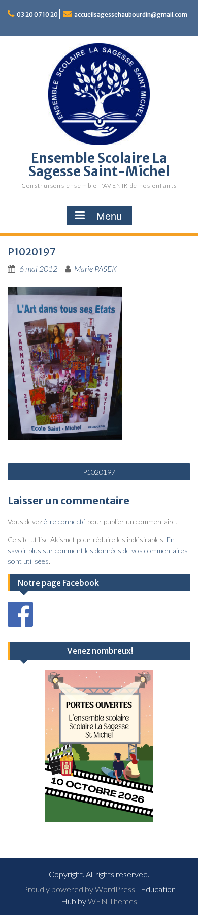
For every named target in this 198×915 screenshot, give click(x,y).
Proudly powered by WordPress (79, 889)
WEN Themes (112, 901)
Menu (109, 216)
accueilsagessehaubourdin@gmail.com (130, 14)
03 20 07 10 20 (37, 14)
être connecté (65, 521)
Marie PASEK (95, 268)
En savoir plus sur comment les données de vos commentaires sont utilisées (98, 550)
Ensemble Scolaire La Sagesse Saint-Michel (99, 165)
